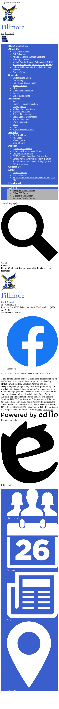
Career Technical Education (25, 104)
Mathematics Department (24, 109)
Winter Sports (19, 140)
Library (16, 127)
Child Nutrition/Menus (23, 153)
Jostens (16, 93)
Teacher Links (19, 175)
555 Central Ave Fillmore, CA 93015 (10, 306)
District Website (20, 172)
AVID (15, 124)
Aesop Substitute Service (24, 190)
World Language (20, 122)
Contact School (19, 72)
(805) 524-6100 (38, 307)
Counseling (18, 80)
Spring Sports (19, 143)
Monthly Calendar (21, 59)
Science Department (22, 114)
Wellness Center (20, 85)
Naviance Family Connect (24, 198)
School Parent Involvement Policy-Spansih (32, 161)
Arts (14, 101)
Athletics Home (20, 135)
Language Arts (19, 106)
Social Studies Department (25, 117)
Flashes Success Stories (23, 129)
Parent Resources (20, 164)
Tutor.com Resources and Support (28, 151)
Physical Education (21, 111)
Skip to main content (10, 2)
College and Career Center (25, 83)
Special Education (21, 119)
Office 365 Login (20, 193)
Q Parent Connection (22, 148)
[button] (13, 48)
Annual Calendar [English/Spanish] (29, 57)
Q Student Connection (23, 90)
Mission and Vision (21, 51)
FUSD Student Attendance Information (30, 156)
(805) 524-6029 (19, 407)
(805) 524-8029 (18, 402)
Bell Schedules (19, 54)
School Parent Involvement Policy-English (32, 159)
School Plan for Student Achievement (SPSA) (33, 62)
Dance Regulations (21, 96)
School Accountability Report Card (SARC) (33, 64)
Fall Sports (17, 138)
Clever (16, 88)
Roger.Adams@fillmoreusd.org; (40, 402)
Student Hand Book (22, 78)
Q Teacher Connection (23, 196)
